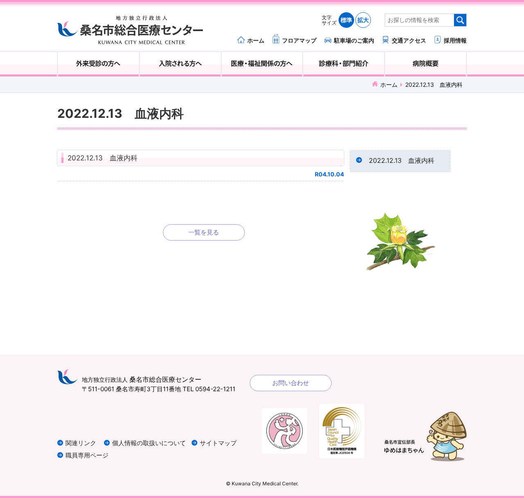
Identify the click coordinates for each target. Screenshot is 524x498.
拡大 (363, 19)
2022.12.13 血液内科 (103, 158)
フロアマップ (299, 40)
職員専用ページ (87, 455)
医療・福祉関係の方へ (262, 64)
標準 (346, 19)
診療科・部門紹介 (343, 64)
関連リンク (81, 443)
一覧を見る (203, 232)
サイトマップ (218, 443)
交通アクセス (409, 40)
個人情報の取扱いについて (149, 443)
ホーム (255, 40)
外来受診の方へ (98, 64)
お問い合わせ (290, 383)
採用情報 (455, 40)
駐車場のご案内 (354, 40)
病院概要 (425, 64)
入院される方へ (180, 64)
